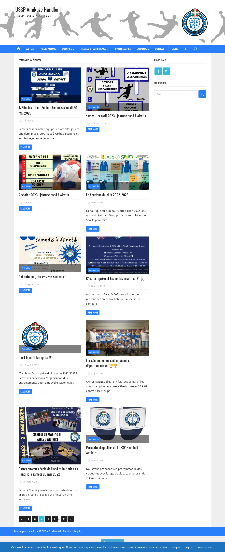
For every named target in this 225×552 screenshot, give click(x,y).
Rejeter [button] (189, 547)
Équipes (67, 48)
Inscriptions (48, 48)
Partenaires (123, 48)
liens (175, 48)
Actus (30, 48)
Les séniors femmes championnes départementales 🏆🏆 (107, 363)
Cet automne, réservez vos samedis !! (42, 276)
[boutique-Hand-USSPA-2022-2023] (117, 156)
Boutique (143, 48)
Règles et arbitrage (93, 48)
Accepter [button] (176, 547)
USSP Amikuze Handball (38, 9)
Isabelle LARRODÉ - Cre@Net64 (44, 531)
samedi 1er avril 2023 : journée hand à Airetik (116, 115)
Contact (160, 48)
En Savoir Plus (205, 547)
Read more (25, 147)
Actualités (26, 99)
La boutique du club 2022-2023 (107, 194)
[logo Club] (194, 38)
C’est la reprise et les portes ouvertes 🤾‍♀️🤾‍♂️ (115, 278)
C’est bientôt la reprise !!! (35, 357)
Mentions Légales (72, 531)
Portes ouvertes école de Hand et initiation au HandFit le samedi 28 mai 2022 (48, 471)
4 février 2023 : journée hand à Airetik (44, 194)
